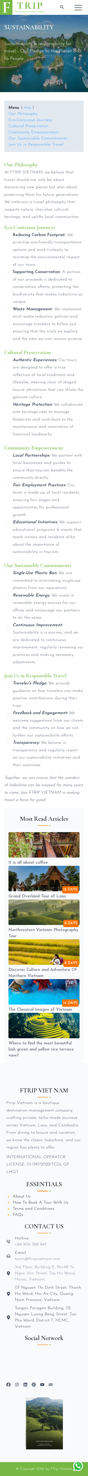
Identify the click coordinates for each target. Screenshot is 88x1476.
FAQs (18, 1215)
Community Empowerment (33, 132)
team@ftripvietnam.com (37, 1259)
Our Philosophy (23, 114)
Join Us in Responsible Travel (36, 145)
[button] (78, 7)
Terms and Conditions (33, 1209)
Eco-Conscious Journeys (30, 120)
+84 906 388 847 (31, 1245)
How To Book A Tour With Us (40, 1203)
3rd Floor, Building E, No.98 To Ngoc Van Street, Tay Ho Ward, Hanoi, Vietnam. (45, 1273)
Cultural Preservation (28, 126)
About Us (22, 1196)
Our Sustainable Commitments (37, 138)
